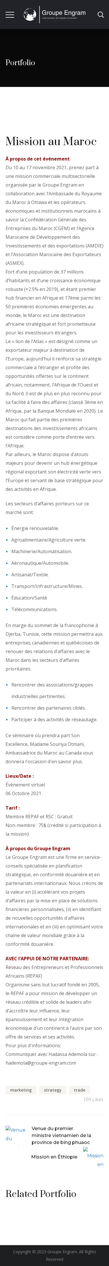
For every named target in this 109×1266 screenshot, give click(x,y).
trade (79, 1090)
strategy (53, 1090)
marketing (21, 1090)
